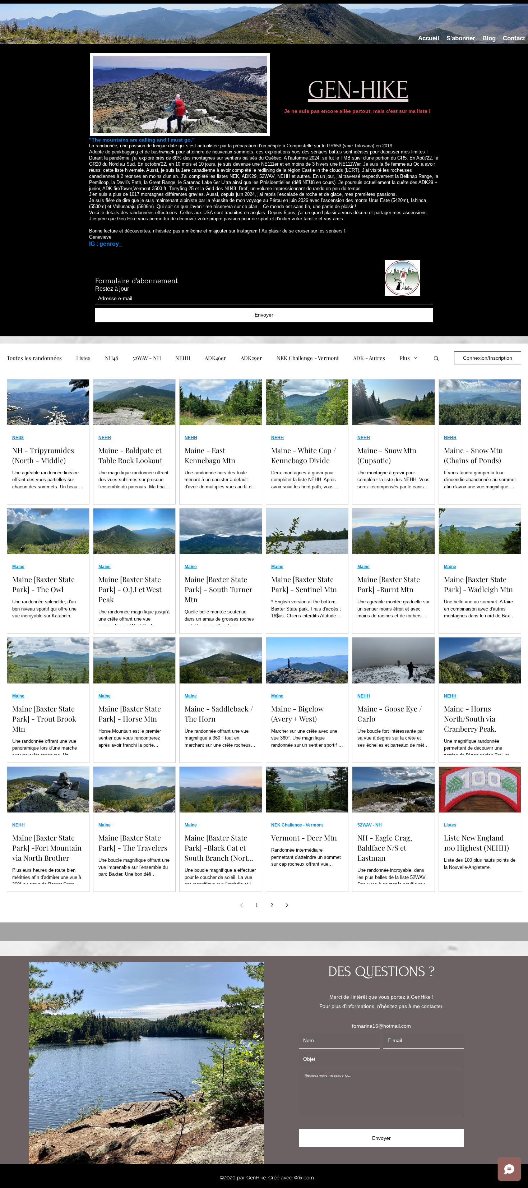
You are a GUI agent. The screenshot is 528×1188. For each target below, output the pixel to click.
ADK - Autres (369, 358)
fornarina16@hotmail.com (381, 1026)
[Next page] (286, 905)
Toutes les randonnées (34, 358)
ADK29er (251, 358)
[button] (436, 359)
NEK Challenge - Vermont (308, 358)
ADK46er (215, 358)
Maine (18, 566)
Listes (83, 358)
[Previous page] (241, 905)
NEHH (182, 358)
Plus (404, 358)
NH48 (111, 358)
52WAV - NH (147, 358)
